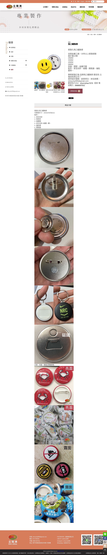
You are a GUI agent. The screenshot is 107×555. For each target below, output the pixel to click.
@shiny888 (65, 538)
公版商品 (64, 7)
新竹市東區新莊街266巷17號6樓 (14, 95)
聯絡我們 (100, 7)
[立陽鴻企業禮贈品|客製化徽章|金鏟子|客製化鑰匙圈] (53, 16)
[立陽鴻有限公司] (14, 7)
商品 (91, 34)
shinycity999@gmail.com (13, 91)
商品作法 (73, 7)
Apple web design (60, 551)
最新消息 (82, 7)
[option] (49, 64)
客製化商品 (55, 7)
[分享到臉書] (73, 1)
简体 (78, 1)
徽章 (95, 34)
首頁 (88, 34)
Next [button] (66, 87)
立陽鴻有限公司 (69, 536)
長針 (12, 52)
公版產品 (13, 65)
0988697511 (67, 543)
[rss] (75, 1)
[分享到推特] (71, 1)
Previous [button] (33, 87)
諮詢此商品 (73, 91)
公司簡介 (45, 7)
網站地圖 (88, 1)
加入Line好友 (10, 87)
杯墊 (12, 56)
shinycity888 (66, 541)
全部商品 (13, 47)
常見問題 (91, 7)
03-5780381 (10, 78)
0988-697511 (9, 82)
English (82, 1)
